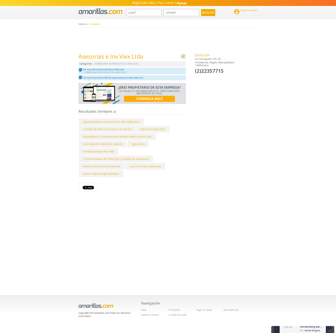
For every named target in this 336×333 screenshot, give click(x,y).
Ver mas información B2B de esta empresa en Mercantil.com (113, 77)
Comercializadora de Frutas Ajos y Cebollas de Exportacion (116, 158)
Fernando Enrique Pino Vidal (98, 151)
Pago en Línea (204, 309)
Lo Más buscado (178, 314)
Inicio (144, 309)
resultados (94, 24)
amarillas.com (100, 11)
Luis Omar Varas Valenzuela (145, 166)
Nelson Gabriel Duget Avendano (101, 173)
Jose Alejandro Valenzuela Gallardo (102, 144)
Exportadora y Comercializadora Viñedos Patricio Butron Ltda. (117, 136)
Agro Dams (138, 144)
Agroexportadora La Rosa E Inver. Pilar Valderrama (111, 121)
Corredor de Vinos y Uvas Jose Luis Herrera (107, 129)
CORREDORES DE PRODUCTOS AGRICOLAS (116, 63)
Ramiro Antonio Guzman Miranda (101, 166)
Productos (174, 309)
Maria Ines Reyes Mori (153, 129)
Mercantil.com (231, 309)
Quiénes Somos (150, 314)
